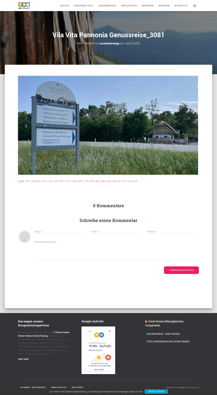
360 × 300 (111, 181)
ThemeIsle (194, 387)
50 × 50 (121, 181)
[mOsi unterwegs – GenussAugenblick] (24, 6)
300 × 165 (41, 181)
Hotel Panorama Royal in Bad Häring (168, 341)
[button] (93, 5)
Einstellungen (156, 391)
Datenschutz (181, 5)
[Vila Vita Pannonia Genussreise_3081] (108, 125)
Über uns (64, 5)
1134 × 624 (52, 181)
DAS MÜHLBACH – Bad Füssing (163, 334)
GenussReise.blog (107, 5)
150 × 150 (30, 181)
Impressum (164, 5)
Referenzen (148, 5)
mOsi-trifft (77, 387)
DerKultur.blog (129, 5)
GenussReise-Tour (83, 5)
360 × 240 (100, 181)
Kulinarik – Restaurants (33, 387)
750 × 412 (64, 181)
